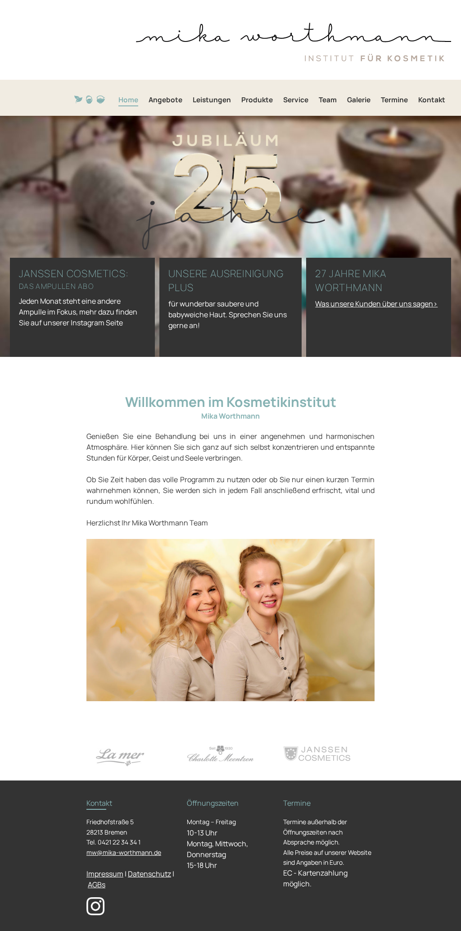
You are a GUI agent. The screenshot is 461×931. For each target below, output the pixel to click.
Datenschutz (149, 874)
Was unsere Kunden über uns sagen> (376, 304)
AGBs (96, 885)
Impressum (104, 874)
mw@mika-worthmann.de (123, 852)
